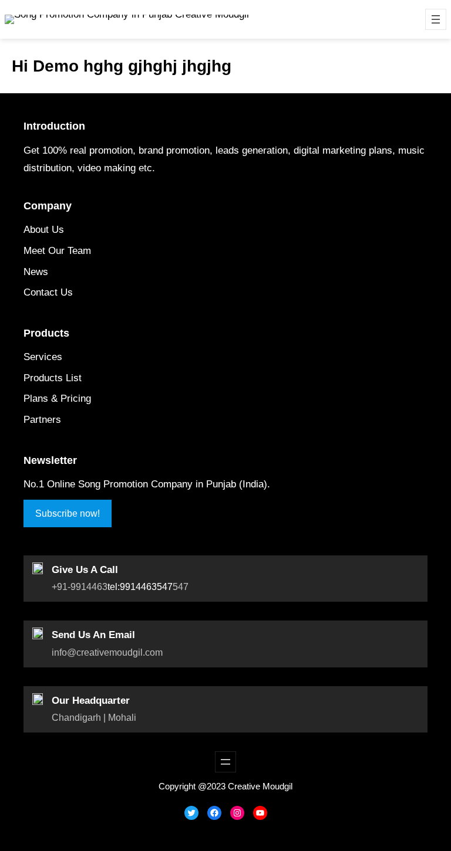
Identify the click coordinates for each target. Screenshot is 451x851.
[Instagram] (237, 813)
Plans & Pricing (57, 398)
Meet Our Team (57, 250)
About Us (43, 229)
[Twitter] (191, 813)
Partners (42, 419)
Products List (52, 378)
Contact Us (48, 292)
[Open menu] (435, 19)
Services (42, 356)
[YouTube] (260, 813)
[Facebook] (214, 813)
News (35, 271)
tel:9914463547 (140, 587)
